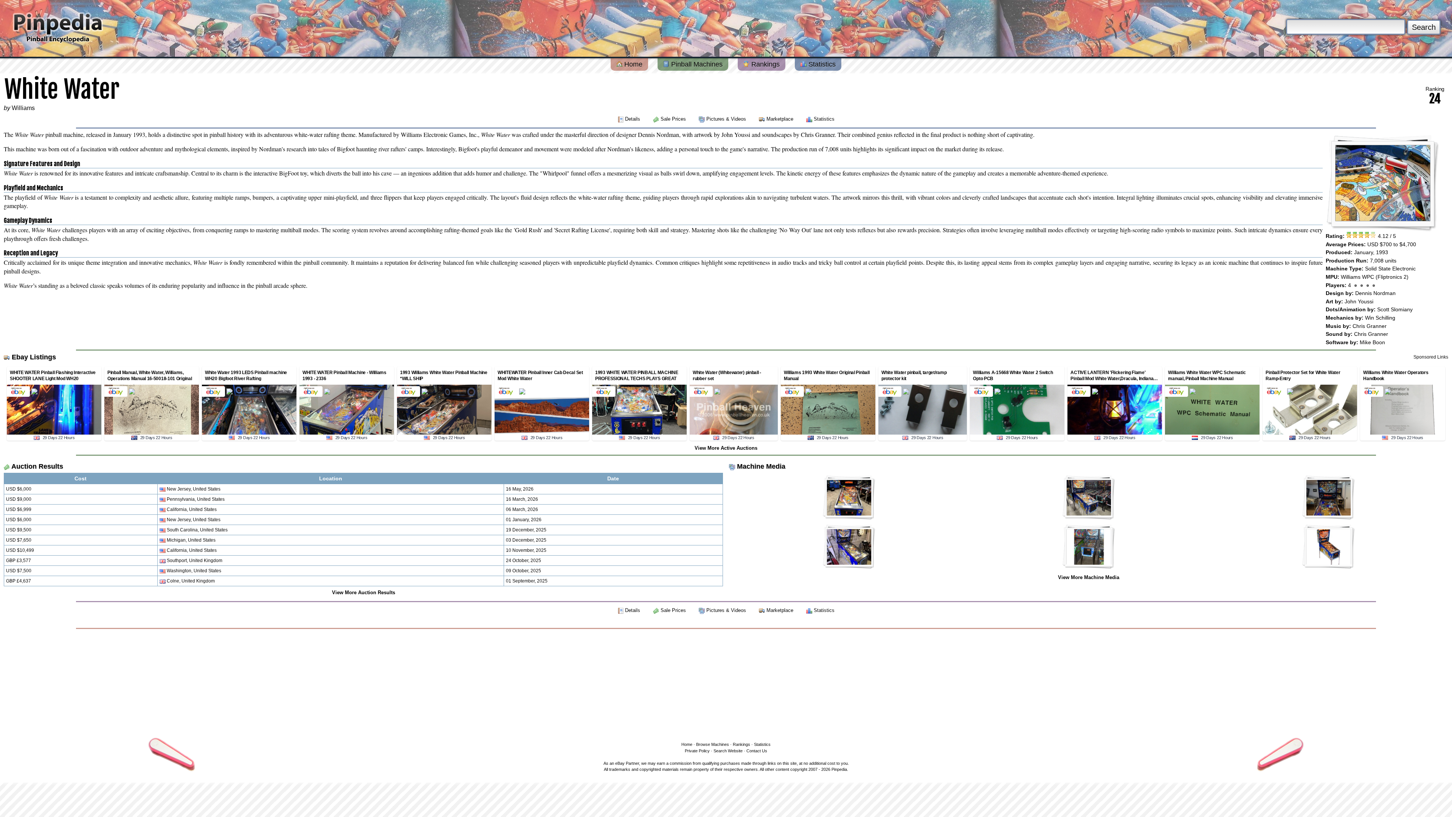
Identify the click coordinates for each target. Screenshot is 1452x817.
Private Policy (697, 751)
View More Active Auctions (726, 448)
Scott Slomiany (1395, 309)
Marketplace (780, 119)
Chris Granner (1370, 326)
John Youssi (1359, 301)
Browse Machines (712, 744)
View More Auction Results (363, 592)
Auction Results (37, 466)
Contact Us (756, 751)
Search (1424, 27)
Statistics (821, 64)
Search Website (728, 751)
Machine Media (761, 466)
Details (633, 119)
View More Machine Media (1088, 577)
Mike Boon (1372, 342)
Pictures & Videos (726, 119)
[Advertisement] (726, 684)
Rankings (764, 64)
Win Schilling (1380, 318)
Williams (23, 108)
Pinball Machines (696, 64)
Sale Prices (673, 119)
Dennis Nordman (1375, 293)
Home (632, 64)
